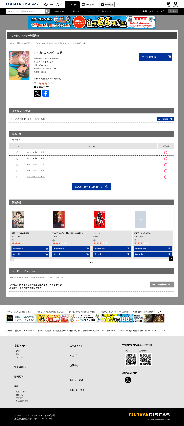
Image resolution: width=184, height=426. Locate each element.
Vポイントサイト (78, 389)
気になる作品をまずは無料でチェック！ (147, 312)
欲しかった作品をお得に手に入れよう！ (52, 312)
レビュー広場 (76, 380)
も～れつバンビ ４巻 (36, 170)
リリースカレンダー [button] (80, 11)
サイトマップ (160, 330)
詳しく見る (17, 254)
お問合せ (74, 365)
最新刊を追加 (18, 249)
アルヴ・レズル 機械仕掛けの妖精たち (67, 233)
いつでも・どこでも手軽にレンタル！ (19, 312)
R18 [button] (172, 11)
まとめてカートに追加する (89, 187)
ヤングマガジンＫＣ (50, 68)
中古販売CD (91, 4)
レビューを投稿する (161, 284)
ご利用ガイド (147, 11)
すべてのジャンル (38, 43)
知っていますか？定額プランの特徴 (82, 312)
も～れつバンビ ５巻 (36, 177)
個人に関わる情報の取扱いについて (92, 330)
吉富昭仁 (96, 236)
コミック (72, 4)
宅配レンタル (21, 391)
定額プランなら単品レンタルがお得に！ (115, 312)
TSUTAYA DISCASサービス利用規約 (37, 330)
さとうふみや (16, 236)
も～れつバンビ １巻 (36, 152)
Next (171, 258)
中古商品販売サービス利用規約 (65, 330)
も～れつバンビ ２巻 (36, 158)
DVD (51, 4)
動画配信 (109, 4)
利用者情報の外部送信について (141, 330)
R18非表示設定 (22, 401)
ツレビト (96, 233)
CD (62, 4)
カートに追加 (149, 57)
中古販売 (19, 398)
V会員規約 (18, 330)
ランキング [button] (102, 11)
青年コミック (48, 62)
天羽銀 (54, 236)
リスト (168, 6)
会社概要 (9, 330)
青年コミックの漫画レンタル (57, 43)
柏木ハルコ (43, 65)
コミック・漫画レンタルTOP (19, 43)
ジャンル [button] (59, 11)
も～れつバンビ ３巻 (36, 164)
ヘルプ (160, 11)
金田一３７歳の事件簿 (20, 233)
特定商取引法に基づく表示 (117, 330)
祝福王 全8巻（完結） (143, 233)
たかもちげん (138, 236)
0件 (47, 87)
